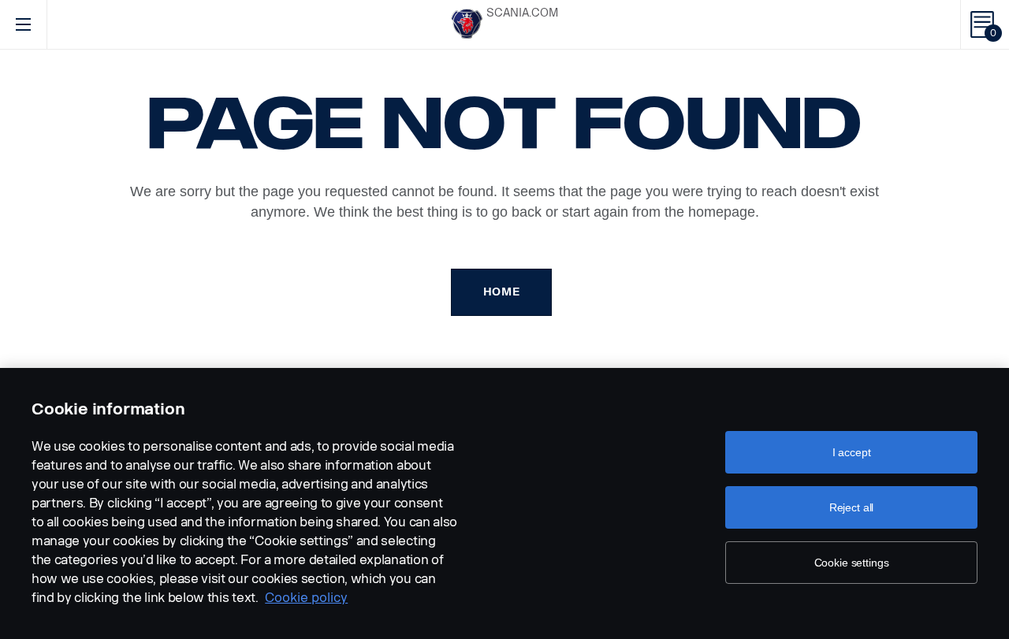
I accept (851, 452)
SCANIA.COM (522, 13)
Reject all (851, 507)
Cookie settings (851, 562)
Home (501, 292)
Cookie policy (306, 597)
